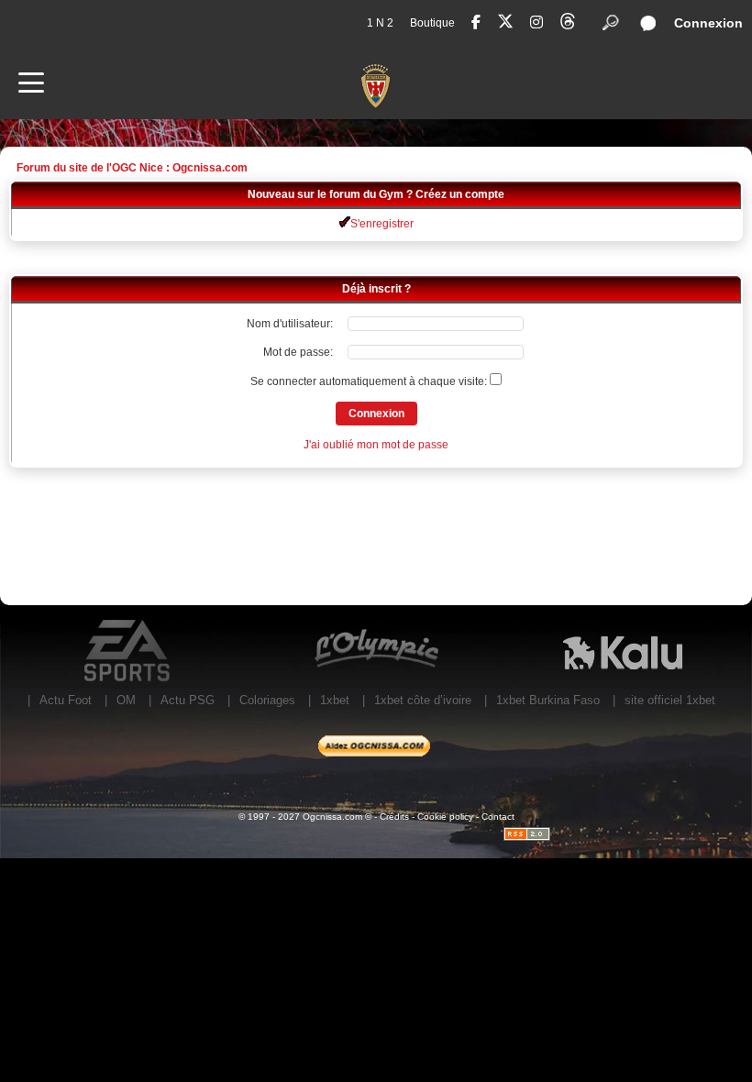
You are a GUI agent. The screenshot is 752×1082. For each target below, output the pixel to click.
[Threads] (567, 24)
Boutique (432, 23)
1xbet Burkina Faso (548, 700)
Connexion (708, 23)
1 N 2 (380, 23)
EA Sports (129, 651)
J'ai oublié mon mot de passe (376, 444)
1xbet (334, 700)
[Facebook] (476, 22)
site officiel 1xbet (670, 700)
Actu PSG (187, 700)
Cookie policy (445, 817)
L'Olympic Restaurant (375, 651)
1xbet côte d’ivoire (422, 700)
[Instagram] (536, 22)
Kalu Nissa (622, 651)
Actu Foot (65, 700)
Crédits (394, 817)
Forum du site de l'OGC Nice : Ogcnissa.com (132, 167)
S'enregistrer (382, 223)
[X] (505, 24)
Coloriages (267, 700)
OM (126, 700)
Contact (497, 817)
